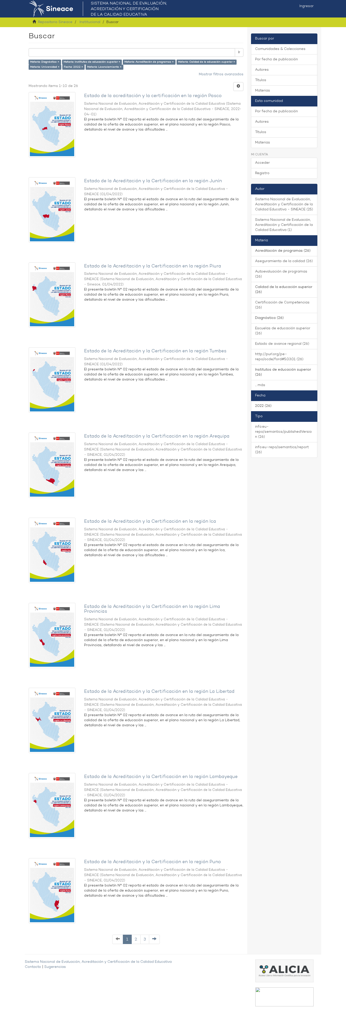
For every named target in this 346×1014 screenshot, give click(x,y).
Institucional (90, 22)
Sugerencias (55, 967)
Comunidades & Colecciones (280, 49)
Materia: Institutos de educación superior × (92, 62)
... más (260, 385)
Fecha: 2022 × (73, 67)
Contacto (33, 967)
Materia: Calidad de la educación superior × (206, 62)
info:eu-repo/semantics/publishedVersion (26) (283, 431)
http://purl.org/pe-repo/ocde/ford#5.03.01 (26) (279, 357)
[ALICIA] (284, 971)
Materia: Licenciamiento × (104, 67)
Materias (262, 90)
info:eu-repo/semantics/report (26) (282, 450)
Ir (239, 52)
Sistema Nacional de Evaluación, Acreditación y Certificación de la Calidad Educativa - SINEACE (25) (284, 204)
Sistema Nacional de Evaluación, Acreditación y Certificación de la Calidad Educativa (98, 961)
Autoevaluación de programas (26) (281, 274)
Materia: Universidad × (45, 67)
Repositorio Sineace (55, 22)
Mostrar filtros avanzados (221, 74)
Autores (262, 69)
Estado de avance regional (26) (282, 343)
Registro (262, 173)
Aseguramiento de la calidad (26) (284, 261)
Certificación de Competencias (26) (282, 305)
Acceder (262, 162)
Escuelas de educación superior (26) (282, 331)
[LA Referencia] (284, 996)
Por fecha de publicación (276, 59)
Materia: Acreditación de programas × (149, 62)
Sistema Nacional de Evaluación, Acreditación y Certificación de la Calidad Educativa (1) (284, 225)
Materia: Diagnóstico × (44, 62)
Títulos (260, 80)
